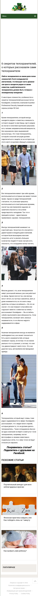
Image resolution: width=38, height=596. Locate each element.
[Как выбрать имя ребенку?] (19, 539)
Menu (4, 16)
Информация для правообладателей (19, 591)
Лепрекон (13, 583)
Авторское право (19, 588)
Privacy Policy (13, 593)
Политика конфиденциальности (19, 585)
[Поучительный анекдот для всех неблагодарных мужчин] (19, 473)
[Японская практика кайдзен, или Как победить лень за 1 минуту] (19, 506)
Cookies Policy (25, 593)
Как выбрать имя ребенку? (15, 551)
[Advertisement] (19, 42)
